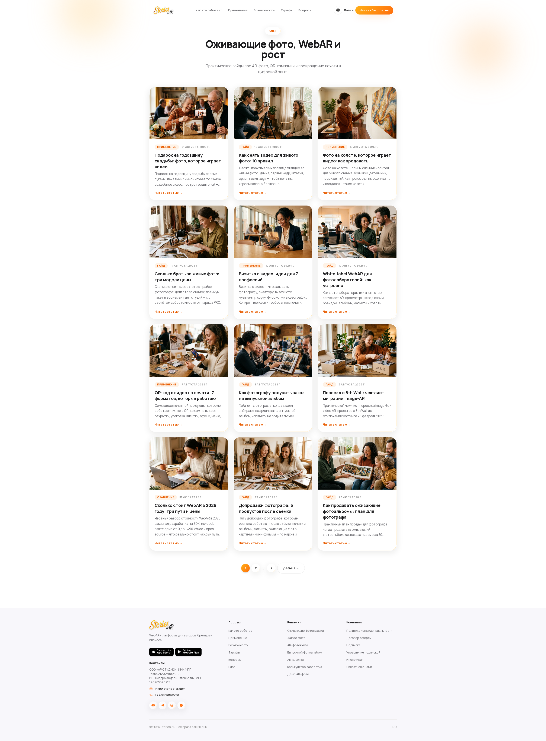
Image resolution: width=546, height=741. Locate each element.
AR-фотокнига (297, 645)
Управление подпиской (363, 652)
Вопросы (305, 10)
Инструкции (354, 660)
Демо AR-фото (298, 674)
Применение (238, 10)
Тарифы (286, 10)
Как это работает (209, 10)
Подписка (353, 645)
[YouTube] (153, 705)
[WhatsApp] (181, 705)
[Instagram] (172, 705)
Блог (231, 667)
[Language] (338, 10)
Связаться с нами (359, 667)
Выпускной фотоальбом (304, 652)
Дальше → (291, 568)
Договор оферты (358, 638)
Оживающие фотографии (305, 631)
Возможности (264, 10)
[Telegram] (162, 705)
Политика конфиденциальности (369, 631)
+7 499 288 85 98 (167, 695)
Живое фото (296, 638)
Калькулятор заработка (304, 667)
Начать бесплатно (374, 10)
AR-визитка (295, 660)
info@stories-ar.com (170, 689)
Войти (349, 10)
